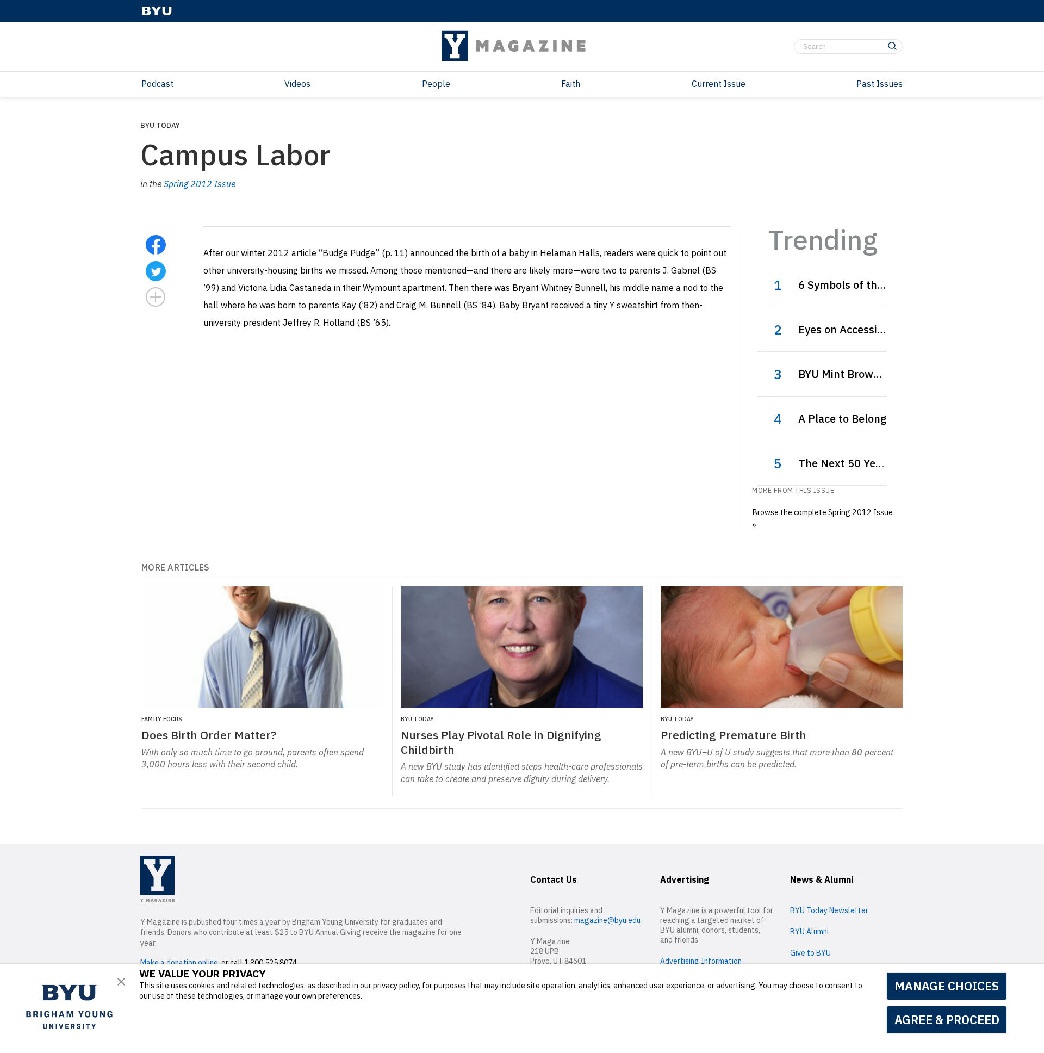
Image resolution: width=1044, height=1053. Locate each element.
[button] (121, 982)
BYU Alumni (809, 932)
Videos (297, 83)
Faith (570, 83)
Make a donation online (179, 963)
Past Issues (879, 83)
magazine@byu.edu (607, 920)
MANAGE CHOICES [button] (946, 986)
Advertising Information (701, 961)
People (436, 83)
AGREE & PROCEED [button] (946, 1019)
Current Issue (718, 83)
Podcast (157, 83)
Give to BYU (810, 953)
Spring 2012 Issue (199, 183)
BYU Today (160, 125)
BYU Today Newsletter (829, 910)
